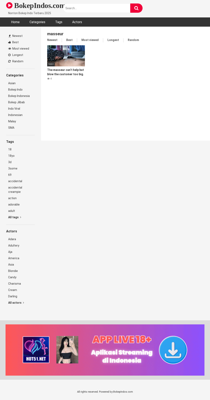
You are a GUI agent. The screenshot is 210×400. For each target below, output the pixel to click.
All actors (15, 302)
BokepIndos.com (39, 5)
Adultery (13, 245)
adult (11, 210)
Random (17, 61)
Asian (12, 83)
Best (15, 42)
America (13, 258)
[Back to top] (196, 387)
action (12, 198)
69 (9, 174)
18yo (11, 155)
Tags (58, 22)
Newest (17, 36)
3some (12, 168)
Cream (12, 290)
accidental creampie (15, 189)
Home (15, 22)
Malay (12, 121)
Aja (10, 251)
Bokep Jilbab (16, 102)
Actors (77, 22)
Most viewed (20, 48)
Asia (11, 264)
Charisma (14, 283)
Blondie (13, 271)
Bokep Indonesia (19, 96)
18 (9, 149)
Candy (12, 277)
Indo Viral (14, 108)
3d (9, 162)
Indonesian (15, 115)
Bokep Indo (15, 89)
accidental (15, 181)
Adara (12, 239)
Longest (17, 55)
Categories (37, 22)
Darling (12, 296)
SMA (11, 127)
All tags (13, 217)
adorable (14, 204)
